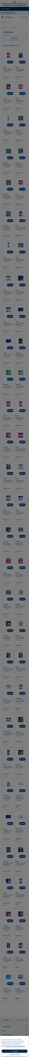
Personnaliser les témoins (14, 1054)
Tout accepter (14, 1051)
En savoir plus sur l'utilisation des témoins (15, 1046)
